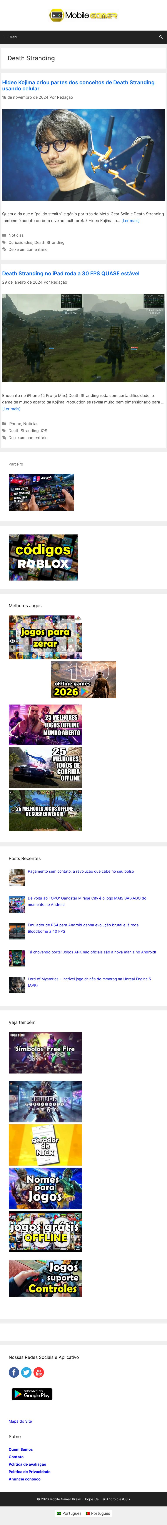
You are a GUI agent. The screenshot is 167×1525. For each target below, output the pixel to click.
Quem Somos (21, 1449)
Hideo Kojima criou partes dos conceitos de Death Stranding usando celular (78, 85)
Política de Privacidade (29, 1472)
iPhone (14, 423)
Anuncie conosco (24, 1479)
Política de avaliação (27, 1464)
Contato (16, 1457)
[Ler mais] (130, 220)
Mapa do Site (20, 1421)
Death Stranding (49, 242)
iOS (44, 430)
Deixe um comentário (28, 249)
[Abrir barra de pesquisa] (161, 37)
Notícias (15, 235)
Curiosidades (20, 242)
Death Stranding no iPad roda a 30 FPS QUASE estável (70, 273)
